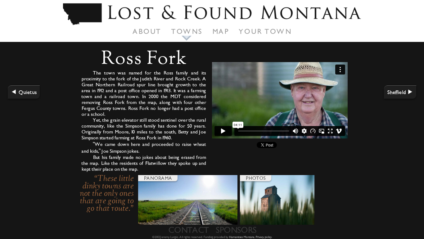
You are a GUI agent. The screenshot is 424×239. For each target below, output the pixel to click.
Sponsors (235, 230)
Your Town (265, 31)
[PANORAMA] (187, 223)
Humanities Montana (241, 237)
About (147, 31)
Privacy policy (263, 237)
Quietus (27, 92)
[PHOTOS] (277, 223)
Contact (188, 230)
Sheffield (396, 92)
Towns (186, 31)
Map (220, 31)
